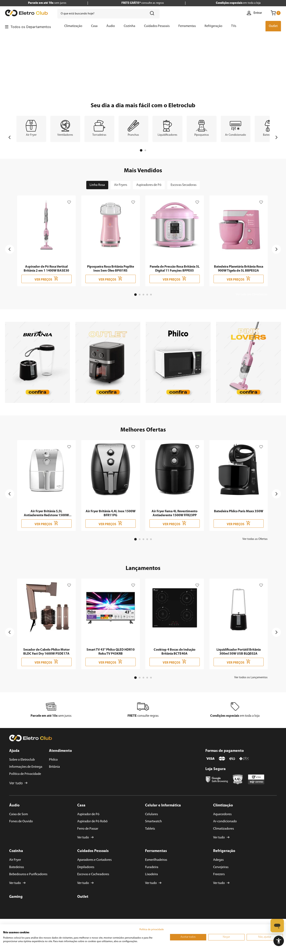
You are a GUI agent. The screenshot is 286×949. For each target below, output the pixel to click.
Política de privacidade (151, 929)
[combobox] (108, 13)
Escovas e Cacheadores (93, 874)
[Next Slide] (276, 137)
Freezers (219, 874)
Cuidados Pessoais (93, 851)
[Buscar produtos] (152, 13)
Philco (53, 759)
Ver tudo (16, 783)
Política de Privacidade (25, 774)
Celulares (151, 814)
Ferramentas (156, 851)
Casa (81, 805)
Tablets (150, 828)
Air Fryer (15, 860)
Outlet (82, 897)
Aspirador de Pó (88, 814)
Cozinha (16, 851)
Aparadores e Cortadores (94, 860)
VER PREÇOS (43, 279)
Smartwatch (153, 821)
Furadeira (151, 867)
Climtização (223, 805)
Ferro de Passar (87, 828)
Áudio (14, 805)
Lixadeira (151, 874)
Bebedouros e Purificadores (28, 874)
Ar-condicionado (225, 821)
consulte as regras (142, 3)
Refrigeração (224, 851)
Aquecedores (222, 814)
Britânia (54, 767)
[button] (278, 941)
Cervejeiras (220, 867)
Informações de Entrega (25, 767)
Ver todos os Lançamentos (251, 677)
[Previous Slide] (9, 137)
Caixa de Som (18, 814)
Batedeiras (16, 867)
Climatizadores (223, 828)
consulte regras (143, 716)
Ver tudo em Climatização (252, 294)
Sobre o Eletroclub (22, 759)
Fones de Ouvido (21, 821)
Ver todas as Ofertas (255, 539)
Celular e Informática (163, 805)
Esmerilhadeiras (156, 860)
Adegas (218, 860)
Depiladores (85, 867)
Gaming (16, 897)
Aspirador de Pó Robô (92, 821)
